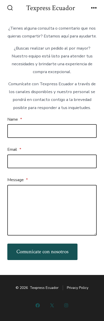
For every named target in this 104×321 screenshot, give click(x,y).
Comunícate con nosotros (42, 251)
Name (14, 119)
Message (17, 180)
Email (14, 149)
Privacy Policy (77, 287)
